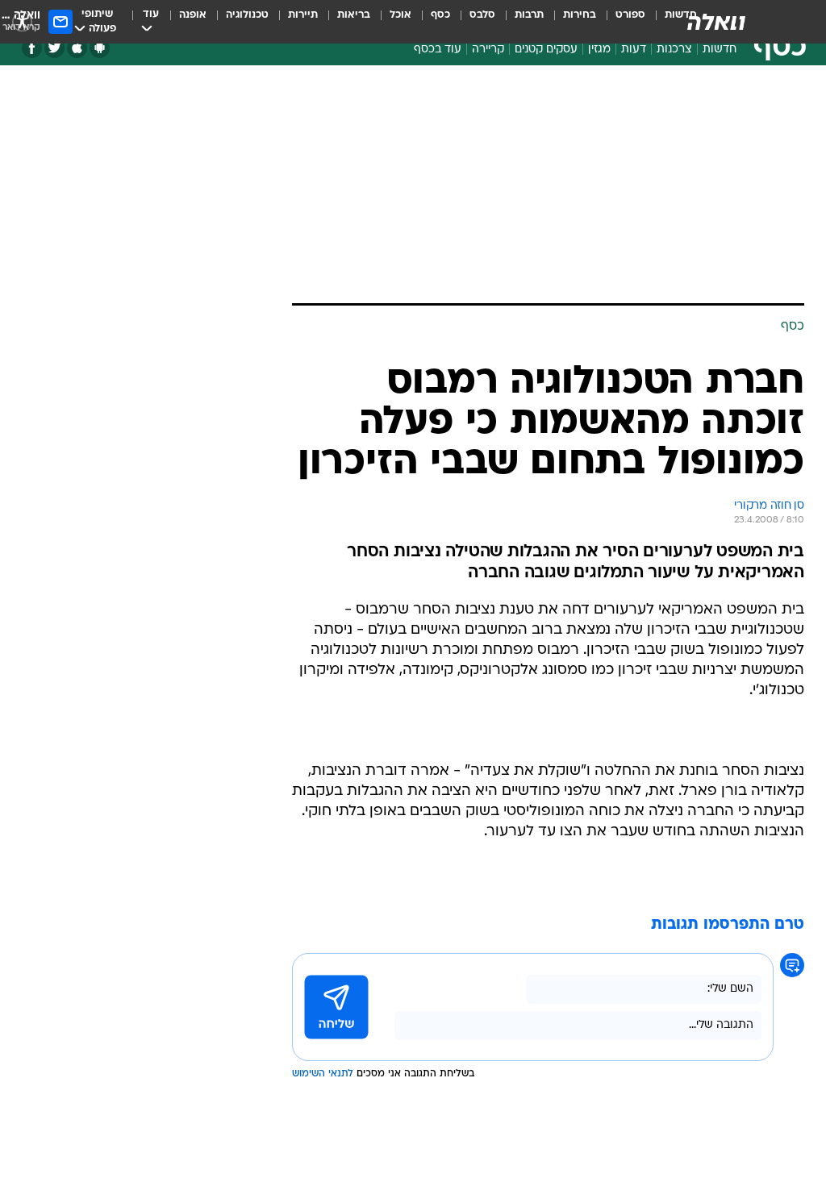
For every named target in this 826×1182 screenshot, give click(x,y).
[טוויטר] (54, 48)
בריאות (353, 15)
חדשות (719, 49)
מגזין (599, 49)
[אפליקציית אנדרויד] (100, 48)
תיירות (303, 15)
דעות (633, 49)
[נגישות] (22, 21)
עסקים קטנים (546, 49)
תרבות (529, 15)
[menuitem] (620, 21)
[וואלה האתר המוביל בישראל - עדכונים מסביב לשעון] (716, 22)
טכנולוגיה (247, 15)
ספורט (630, 15)
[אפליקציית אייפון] (77, 48)
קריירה (488, 49)
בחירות (579, 15)
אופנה (192, 15)
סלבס (482, 15)
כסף (440, 15)
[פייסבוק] (32, 48)
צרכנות (674, 49)
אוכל (400, 15)
